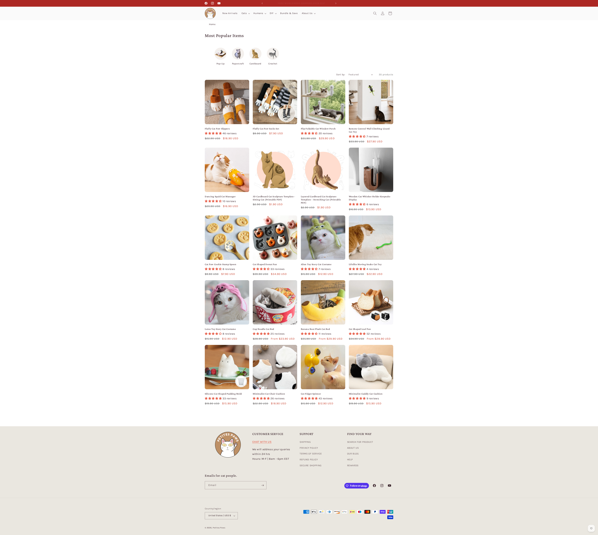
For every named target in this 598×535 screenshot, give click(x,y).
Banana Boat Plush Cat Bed (315, 329)
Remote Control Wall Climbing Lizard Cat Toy (369, 130)
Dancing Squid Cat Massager (220, 196)
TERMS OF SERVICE (311, 453)
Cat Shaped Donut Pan (265, 264)
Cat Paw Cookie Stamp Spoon (220, 264)
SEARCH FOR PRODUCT (360, 442)
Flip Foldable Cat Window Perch (318, 128)
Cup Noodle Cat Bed (263, 329)
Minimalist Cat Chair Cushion (269, 393)
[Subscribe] (262, 485)
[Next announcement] (335, 3)
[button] (246, 13)
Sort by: (340, 74)
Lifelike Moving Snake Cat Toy (365, 264)
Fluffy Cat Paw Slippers (217, 128)
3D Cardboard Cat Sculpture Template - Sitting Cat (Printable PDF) (274, 198)
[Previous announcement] (262, 3)
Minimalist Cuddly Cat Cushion (366, 393)
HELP (350, 459)
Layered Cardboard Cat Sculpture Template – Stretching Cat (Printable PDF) (321, 199)
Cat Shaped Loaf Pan (360, 329)
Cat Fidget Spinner (311, 393)
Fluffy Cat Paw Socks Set (266, 128)
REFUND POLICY (309, 459)
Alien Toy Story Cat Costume (316, 264)
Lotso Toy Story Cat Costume (220, 329)
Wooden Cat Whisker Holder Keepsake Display (369, 198)
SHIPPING (305, 442)
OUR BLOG (353, 453)
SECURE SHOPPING (311, 465)
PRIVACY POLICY (309, 447)
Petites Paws (219, 528)
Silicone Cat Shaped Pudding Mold (223, 393)
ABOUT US (353, 447)
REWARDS (353, 465)
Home (212, 24)
